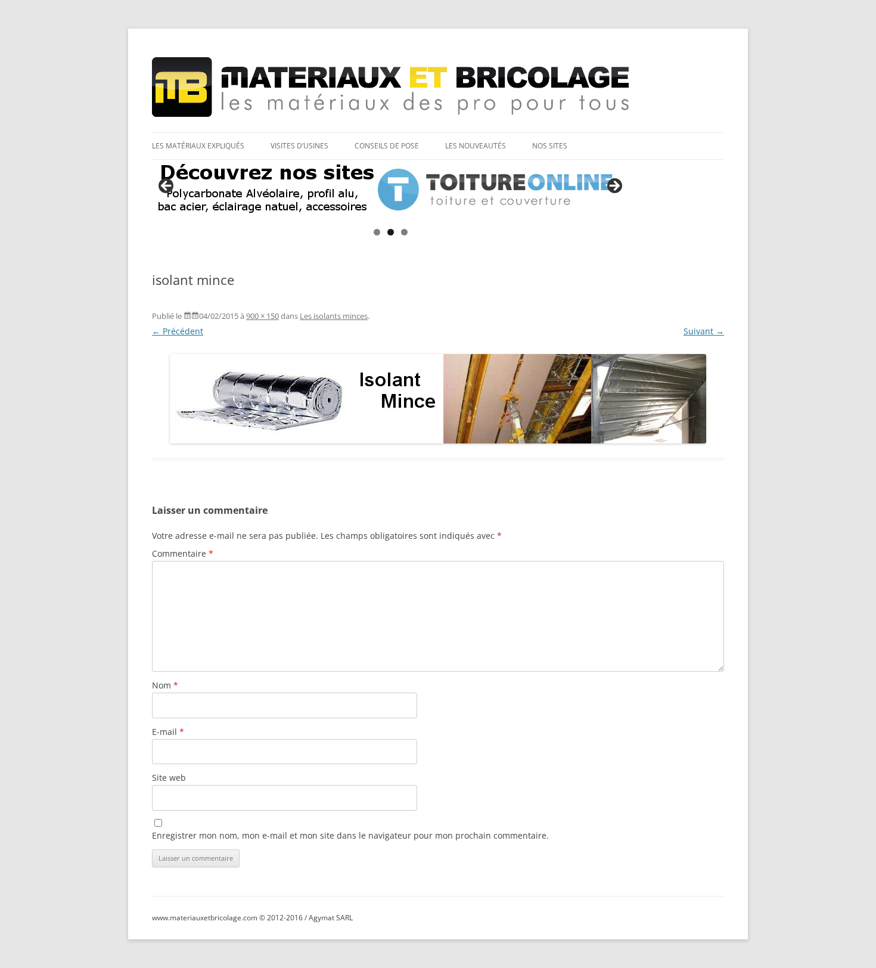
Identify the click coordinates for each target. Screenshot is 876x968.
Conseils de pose (387, 146)
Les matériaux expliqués (198, 146)
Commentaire (182, 553)
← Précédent (177, 331)
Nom (165, 685)
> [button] (614, 187)
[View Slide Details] (390, 189)
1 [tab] (377, 232)
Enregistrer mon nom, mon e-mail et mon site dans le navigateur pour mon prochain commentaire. (350, 835)
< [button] (167, 187)
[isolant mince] (438, 398)
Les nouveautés (475, 146)
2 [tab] (390, 232)
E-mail (168, 731)
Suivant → (704, 331)
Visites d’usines (299, 146)
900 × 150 (262, 316)
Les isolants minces (334, 316)
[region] (390, 189)
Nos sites (549, 146)
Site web (169, 777)
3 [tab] (404, 232)
